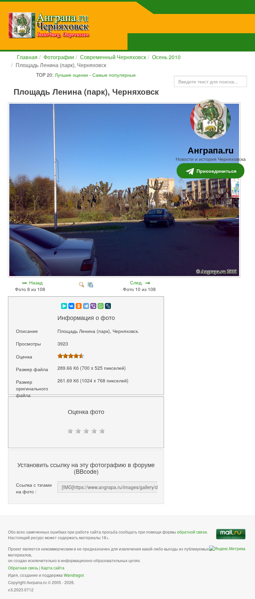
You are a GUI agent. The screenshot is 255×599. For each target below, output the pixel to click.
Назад (35, 282)
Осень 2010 (166, 57)
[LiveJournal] (108, 306)
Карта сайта (52, 567)
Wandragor (74, 575)
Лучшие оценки (71, 74)
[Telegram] (86, 306)
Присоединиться (216, 170)
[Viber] (93, 306)
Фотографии (58, 57)
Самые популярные (114, 74)
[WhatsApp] (101, 306)
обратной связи (192, 532)
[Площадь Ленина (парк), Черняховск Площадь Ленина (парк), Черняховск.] (125, 275)
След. (136, 282)
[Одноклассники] (79, 306)
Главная (27, 57)
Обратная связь (23, 567)
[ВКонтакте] (71, 306)
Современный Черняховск (113, 57)
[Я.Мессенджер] (64, 306)
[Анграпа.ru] (82, 25)
